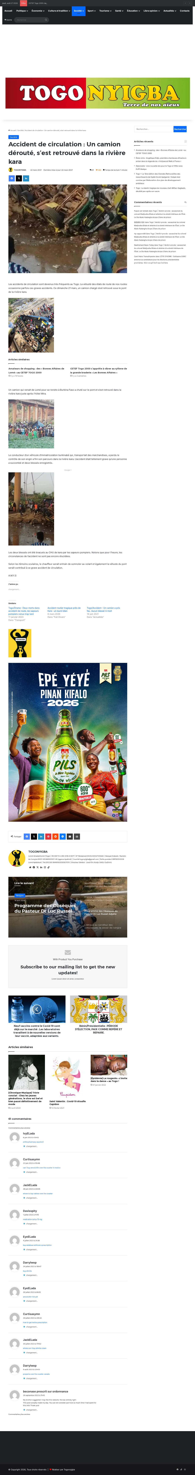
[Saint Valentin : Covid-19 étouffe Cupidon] (68, 1076)
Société (78, 10)
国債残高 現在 (139, 222)
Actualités (168, 10)
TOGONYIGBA (20, 170)
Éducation (132, 10)
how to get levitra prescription (35, 1322)
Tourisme (104, 10)
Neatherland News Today (144, 245)
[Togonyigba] (97, 95)
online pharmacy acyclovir (33, 1142)
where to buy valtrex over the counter (38, 1193)
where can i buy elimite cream (34, 1348)
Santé (118, 10)
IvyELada (29, 1133)
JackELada (30, 1185)
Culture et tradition (58, 10)
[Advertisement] (97, 47)
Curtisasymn (31, 1159)
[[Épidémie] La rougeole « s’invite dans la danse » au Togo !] (109, 1065)
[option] (67, 907)
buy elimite (27, 1271)
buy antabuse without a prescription (37, 1245)
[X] (37, 867)
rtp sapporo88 (140, 234)
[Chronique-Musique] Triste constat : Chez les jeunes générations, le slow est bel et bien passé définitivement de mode (25, 1098)
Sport (90, 10)
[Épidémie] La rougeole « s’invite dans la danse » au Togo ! (109, 1080)
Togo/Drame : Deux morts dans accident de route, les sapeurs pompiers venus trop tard (23, 611)
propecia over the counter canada (36, 1374)
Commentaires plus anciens (19, 1128)
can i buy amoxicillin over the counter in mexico (41, 1168)
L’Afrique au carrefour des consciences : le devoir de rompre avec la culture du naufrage (44, 908)
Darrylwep (30, 1262)
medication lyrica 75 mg (32, 1219)
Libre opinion (151, 10)
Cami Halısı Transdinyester (144, 256)
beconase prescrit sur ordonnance (45, 1391)
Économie (37, 10)
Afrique (19, 895)
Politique (21, 10)
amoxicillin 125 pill (30, 1297)
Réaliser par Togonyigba (63, 1469)
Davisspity (30, 1210)
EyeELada (29, 1236)
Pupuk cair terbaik (141, 211)
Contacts (185, 10)
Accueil (8, 10)
